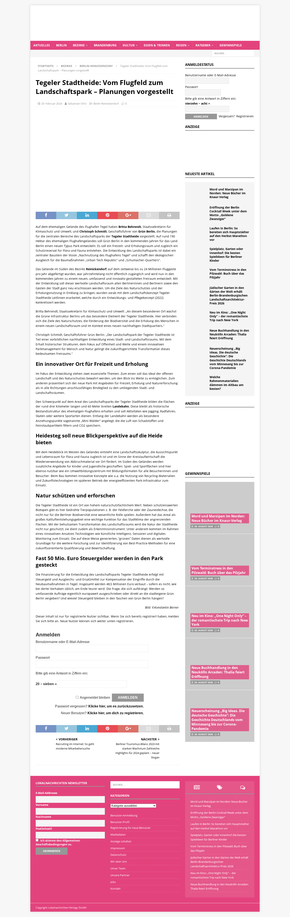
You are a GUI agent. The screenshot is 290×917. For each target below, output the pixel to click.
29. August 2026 (203, 526)
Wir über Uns (118, 861)
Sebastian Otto (77, 103)
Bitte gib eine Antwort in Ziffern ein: (62, 673)
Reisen (181, 45)
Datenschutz (118, 855)
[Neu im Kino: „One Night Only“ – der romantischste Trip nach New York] (198, 317)
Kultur (129, 45)
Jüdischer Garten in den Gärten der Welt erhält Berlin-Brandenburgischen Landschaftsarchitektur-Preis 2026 (229, 295)
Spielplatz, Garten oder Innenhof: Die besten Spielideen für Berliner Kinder (226, 255)
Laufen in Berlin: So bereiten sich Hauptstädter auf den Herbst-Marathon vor (229, 234)
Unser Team (117, 868)
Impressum (117, 848)
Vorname (42, 805)
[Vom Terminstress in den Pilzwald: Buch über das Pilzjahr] (198, 274)
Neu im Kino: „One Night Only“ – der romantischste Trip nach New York (229, 316)
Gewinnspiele (231, 45)
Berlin (61, 45)
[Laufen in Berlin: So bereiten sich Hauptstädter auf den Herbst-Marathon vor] (198, 232)
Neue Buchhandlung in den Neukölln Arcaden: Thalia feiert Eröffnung (229, 334)
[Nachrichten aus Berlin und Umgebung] (145, 38)
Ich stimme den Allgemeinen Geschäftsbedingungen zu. (58, 842)
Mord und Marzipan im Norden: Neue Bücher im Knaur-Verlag (228, 193)
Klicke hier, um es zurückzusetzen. (116, 706)
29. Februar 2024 (51, 103)
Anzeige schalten (120, 841)
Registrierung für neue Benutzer (130, 828)
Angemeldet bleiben (95, 697)
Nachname (43, 817)
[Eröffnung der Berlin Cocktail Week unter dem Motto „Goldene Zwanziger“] (198, 212)
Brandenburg (105, 45)
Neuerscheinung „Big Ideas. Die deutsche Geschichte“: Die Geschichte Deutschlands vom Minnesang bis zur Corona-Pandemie (228, 358)
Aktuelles (41, 45)
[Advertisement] (217, 438)
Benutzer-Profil (120, 822)
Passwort (43, 657)
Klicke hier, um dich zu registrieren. (115, 713)
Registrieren (245, 116)
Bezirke (79, 45)
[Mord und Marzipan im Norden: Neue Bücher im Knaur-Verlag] (198, 193)
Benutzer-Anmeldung (123, 815)
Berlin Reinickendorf (106, 103)
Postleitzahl (44, 828)
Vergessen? (227, 116)
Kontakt (115, 888)
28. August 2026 (203, 578)
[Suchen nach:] (233, 53)
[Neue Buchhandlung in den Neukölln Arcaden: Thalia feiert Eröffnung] (198, 335)
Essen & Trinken (157, 45)
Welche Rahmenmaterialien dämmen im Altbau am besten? (227, 383)
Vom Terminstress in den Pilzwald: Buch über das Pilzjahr (228, 273)
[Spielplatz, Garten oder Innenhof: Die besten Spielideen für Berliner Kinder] (198, 253)
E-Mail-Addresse (46, 793)
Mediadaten (118, 834)
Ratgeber (203, 45)
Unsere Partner (120, 875)
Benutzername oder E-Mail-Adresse (63, 642)
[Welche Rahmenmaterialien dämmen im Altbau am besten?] (198, 381)
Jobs (113, 882)
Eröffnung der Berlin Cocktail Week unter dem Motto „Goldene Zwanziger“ (228, 213)
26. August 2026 (203, 630)
